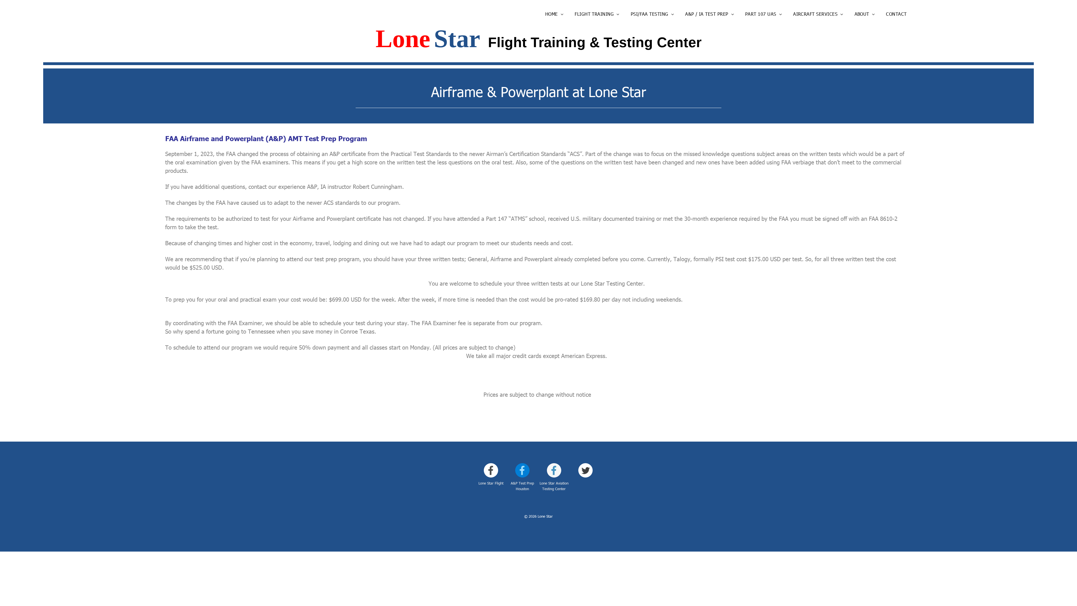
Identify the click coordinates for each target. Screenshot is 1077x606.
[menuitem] (554, 14)
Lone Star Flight (490, 483)
